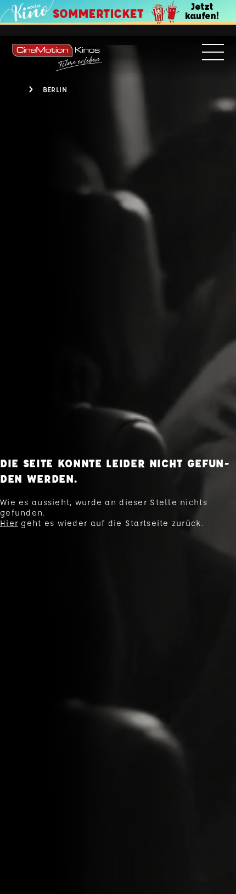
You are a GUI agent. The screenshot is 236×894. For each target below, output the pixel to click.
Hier (9, 523)
